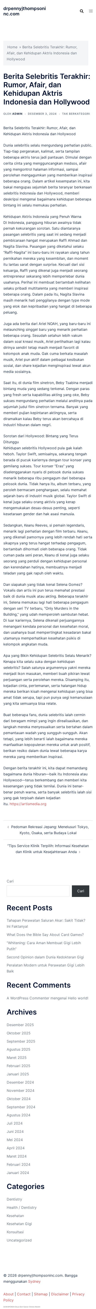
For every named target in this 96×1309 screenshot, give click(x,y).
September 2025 (21, 1041)
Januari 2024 (18, 1172)
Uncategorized (19, 1240)
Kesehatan (15, 1215)
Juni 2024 (15, 1131)
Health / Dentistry (22, 1207)
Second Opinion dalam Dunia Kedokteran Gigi (45, 957)
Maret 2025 (17, 1057)
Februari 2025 (18, 1066)
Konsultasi (15, 1232)
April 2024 (16, 1148)
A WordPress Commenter (28, 998)
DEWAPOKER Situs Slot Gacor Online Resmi (21, 1307)
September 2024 (21, 1107)
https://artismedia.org (28, 804)
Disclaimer (60, 1294)
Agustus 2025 (18, 1049)
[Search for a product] (81, 11)
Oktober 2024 (19, 1099)
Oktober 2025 (19, 1033)
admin (17, 113)
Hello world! (78, 998)
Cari (10, 881)
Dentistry (14, 1199)
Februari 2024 (18, 1164)
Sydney (34, 1281)
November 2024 (20, 1090)
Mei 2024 (15, 1139)
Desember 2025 (20, 1025)
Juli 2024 (15, 1123)
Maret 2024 (17, 1156)
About (8, 1294)
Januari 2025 (18, 1074)
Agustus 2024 (18, 1115)
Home (12, 47)
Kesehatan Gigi (19, 1223)
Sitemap (41, 1294)
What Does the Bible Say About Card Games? (45, 934)
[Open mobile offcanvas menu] (91, 11)
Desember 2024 (20, 1082)
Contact (24, 1294)
